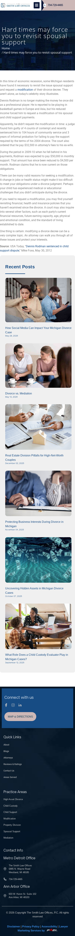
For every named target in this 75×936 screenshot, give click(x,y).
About (6, 744)
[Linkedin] (20, 705)
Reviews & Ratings (12, 764)
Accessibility (49, 926)
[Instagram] (13, 705)
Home (6, 48)
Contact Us (8, 770)
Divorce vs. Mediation (18, 393)
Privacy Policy (30, 926)
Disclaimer (13, 926)
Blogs (6, 751)
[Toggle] (37, 5)
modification (25, 89)
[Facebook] (6, 705)
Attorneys (8, 757)
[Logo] (15, 5)
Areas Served (10, 777)
